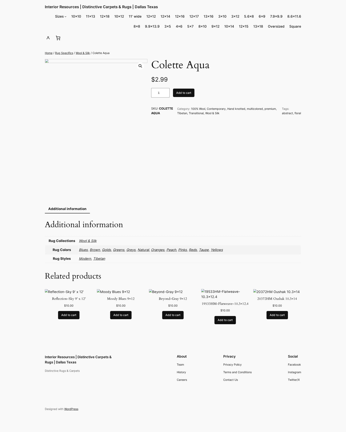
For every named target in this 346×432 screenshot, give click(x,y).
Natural (143, 250)
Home (48, 53)
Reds (193, 250)
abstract (287, 113)
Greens (118, 250)
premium (270, 108)
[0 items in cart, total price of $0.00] (58, 38)
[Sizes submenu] (65, 16)
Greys (131, 250)
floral (298, 113)
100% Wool (198, 108)
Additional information (67, 209)
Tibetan (182, 113)
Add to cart (183, 92)
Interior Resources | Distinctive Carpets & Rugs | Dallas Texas (101, 6)
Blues (83, 250)
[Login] (48, 38)
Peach (171, 250)
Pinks (182, 250)
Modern (85, 259)
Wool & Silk (83, 53)
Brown (95, 250)
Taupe (204, 250)
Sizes (59, 16)
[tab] (67, 208)
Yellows (217, 250)
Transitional (196, 113)
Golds (106, 250)
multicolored (255, 108)
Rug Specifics (64, 53)
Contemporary (216, 108)
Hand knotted (236, 108)
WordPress (71, 409)
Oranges (157, 250)
